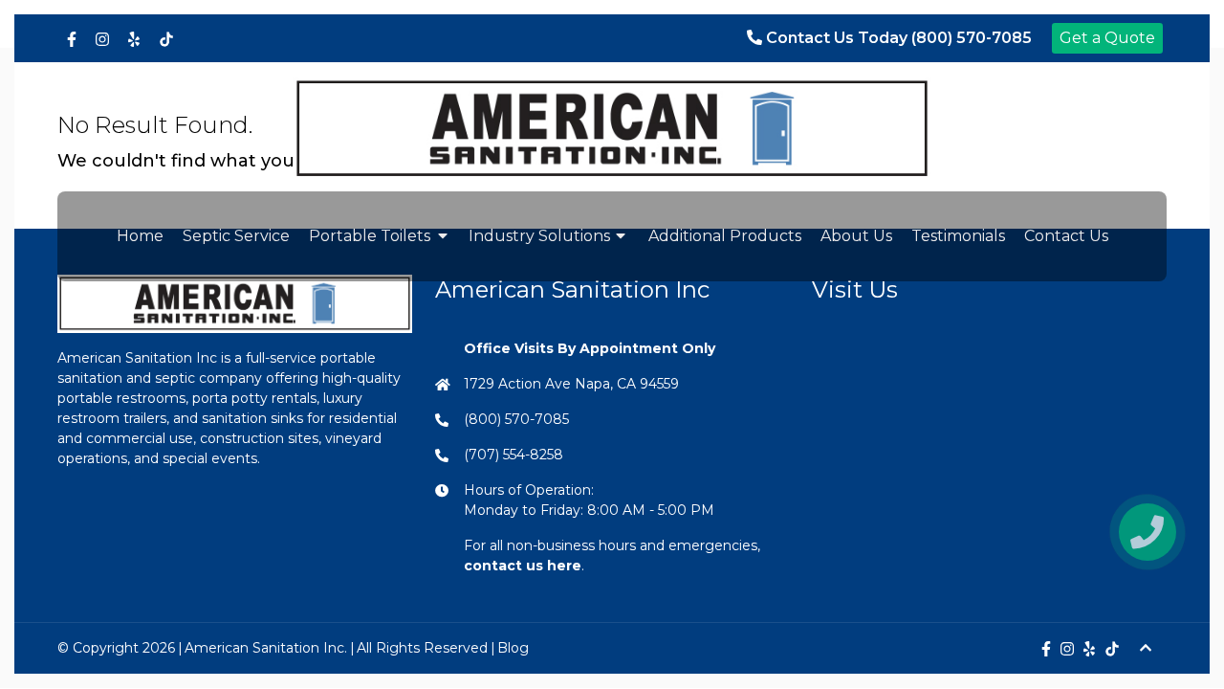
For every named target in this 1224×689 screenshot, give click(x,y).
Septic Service (236, 236)
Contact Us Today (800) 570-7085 (897, 38)
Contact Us (1066, 236)
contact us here (522, 565)
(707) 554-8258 (513, 454)
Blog (513, 647)
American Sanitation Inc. (266, 647)
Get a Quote (1107, 38)
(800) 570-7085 (516, 419)
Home (140, 236)
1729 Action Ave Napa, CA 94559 (571, 383)
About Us (856, 236)
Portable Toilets (369, 236)
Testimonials (958, 236)
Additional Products (724, 236)
